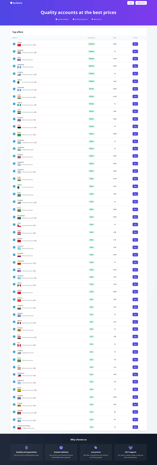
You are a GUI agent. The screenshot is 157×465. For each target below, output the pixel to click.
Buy (135, 44)
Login (131, 3)
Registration (141, 3)
